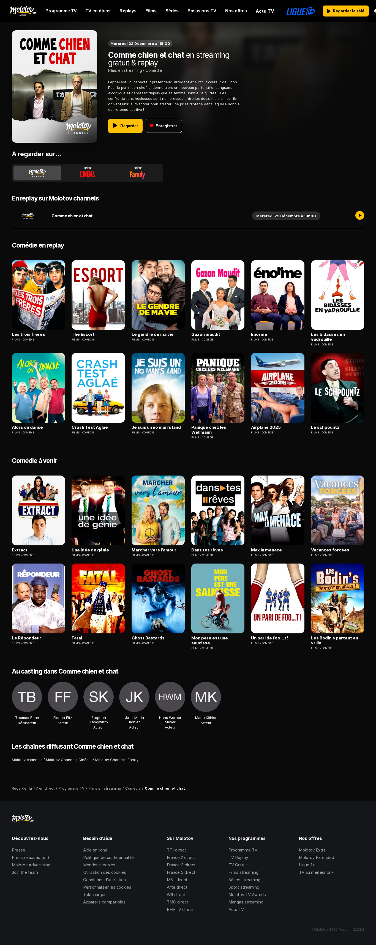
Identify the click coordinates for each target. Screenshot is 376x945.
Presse (18, 850)
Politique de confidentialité (108, 857)
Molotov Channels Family (116, 759)
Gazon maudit (205, 334)
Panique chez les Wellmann (208, 430)
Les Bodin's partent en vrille (334, 640)
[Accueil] (23, 11)
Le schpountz (325, 427)
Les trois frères (28, 334)
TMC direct (177, 902)
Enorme (259, 334)
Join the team (25, 872)
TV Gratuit (238, 864)
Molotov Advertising (31, 864)
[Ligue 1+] (301, 11)
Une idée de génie (90, 550)
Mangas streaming (245, 902)
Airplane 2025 (266, 427)
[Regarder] (359, 215)
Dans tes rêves (207, 550)
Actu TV (236, 909)
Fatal (77, 638)
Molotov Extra (312, 850)
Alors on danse (27, 427)
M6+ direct (177, 879)
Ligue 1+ (307, 864)
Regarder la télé (348, 11)
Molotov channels (27, 759)
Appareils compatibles (104, 902)
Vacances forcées (330, 550)
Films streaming (243, 872)
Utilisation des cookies (104, 872)
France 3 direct (181, 864)
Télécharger (94, 894)
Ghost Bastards (148, 638)
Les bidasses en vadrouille (328, 337)
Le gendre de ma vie (153, 334)
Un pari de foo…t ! (269, 638)
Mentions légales (99, 864)
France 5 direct (181, 872)
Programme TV (242, 850)
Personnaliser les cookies (107, 887)
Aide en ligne (95, 850)
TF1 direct (176, 850)
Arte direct (177, 887)
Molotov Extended (316, 857)
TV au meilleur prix (316, 872)
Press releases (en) (30, 857)
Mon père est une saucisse (209, 640)
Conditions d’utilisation (104, 879)
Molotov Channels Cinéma (69, 759)
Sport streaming (243, 887)
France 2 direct (181, 857)
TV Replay (238, 857)
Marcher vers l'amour (154, 550)
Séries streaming (244, 879)
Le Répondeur (26, 638)
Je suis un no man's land (156, 427)
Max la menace (266, 550)
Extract (20, 550)
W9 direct (176, 894)
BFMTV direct (180, 909)
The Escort (83, 334)
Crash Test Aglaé (90, 427)
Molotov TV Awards (247, 894)
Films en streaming (125, 70)
